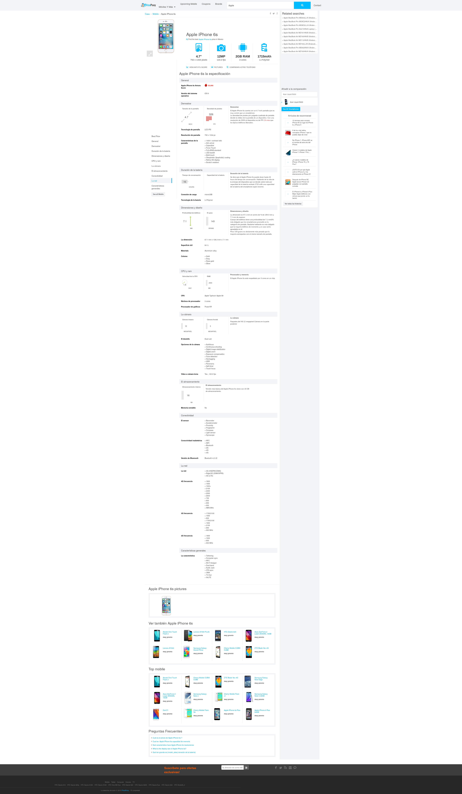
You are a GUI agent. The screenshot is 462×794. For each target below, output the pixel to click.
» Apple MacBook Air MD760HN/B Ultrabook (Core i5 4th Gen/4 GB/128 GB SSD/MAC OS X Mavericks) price (299, 36)
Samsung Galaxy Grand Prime (199, 649)
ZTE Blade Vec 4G (262, 648)
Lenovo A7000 (168, 648)
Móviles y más (166, 6)
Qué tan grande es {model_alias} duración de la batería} (174, 752)
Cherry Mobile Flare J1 (231, 695)
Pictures (218, 67)
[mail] (290, 767)
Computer (120, 782)
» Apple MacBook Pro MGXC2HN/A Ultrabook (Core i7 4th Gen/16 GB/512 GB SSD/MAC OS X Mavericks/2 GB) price (299, 21)
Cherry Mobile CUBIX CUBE (232, 649)
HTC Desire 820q (73, 785)
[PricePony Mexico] (148, 5)
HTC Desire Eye (154, 785)
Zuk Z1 (165, 710)
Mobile (107, 782)
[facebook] (276, 767)
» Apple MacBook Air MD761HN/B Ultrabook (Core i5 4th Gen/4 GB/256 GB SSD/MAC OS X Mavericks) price (299, 32)
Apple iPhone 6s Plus (232, 710)
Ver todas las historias (293, 204)
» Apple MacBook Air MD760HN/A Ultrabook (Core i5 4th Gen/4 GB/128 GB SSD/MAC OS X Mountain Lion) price (299, 51)
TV (134, 782)
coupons (206, 3)
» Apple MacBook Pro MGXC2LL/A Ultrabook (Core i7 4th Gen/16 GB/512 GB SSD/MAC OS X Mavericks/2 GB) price (299, 25)
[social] (295, 767)
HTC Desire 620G (141, 785)
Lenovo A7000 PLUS (201, 632)
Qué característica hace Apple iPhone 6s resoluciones (173, 745)
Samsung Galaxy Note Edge (261, 678)
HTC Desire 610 (60, 785)
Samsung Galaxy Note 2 (199, 695)
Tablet (113, 782)
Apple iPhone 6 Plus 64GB (262, 711)
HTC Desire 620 (230, 632)
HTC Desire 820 (127, 785)
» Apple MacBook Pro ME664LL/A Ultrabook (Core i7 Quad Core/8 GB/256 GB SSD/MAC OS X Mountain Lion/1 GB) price (299, 18)
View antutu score (198, 67)
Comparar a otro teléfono (242, 67)
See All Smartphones (291, 109)
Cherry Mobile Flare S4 (201, 711)
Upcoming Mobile (188, 3)
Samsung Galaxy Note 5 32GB (261, 695)
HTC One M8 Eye (114, 785)
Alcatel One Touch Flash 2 (170, 633)
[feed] (285, 767)
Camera (128, 782)
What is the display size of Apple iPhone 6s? (169, 748)
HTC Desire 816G (87, 785)
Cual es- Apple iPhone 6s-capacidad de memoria (171, 741)
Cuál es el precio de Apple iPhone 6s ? (167, 738)
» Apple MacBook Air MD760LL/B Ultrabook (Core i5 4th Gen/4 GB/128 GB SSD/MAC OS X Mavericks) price (299, 44)
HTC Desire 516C (101, 785)
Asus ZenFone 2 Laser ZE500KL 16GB (263, 633)
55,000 (210, 85)
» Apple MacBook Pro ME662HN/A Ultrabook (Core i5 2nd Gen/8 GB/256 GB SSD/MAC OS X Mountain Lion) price (299, 47)
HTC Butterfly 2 (179, 785)
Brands (218, 3)
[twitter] (281, 767)
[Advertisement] (229, 25)
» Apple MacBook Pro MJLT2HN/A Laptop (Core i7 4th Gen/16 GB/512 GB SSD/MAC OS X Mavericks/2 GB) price (299, 29)
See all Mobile (158, 194)
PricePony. (125, 790)
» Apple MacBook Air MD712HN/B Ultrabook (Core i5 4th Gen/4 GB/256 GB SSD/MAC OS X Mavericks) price (299, 40)
